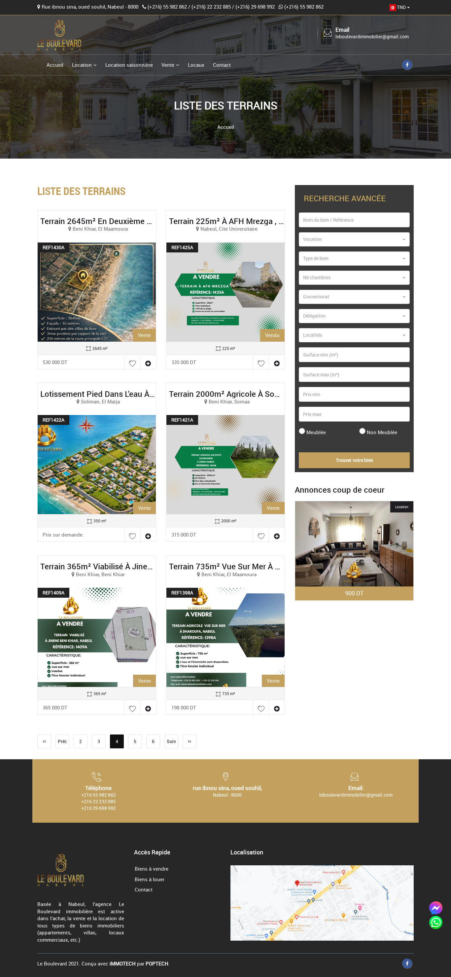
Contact (222, 64)
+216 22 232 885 (98, 801)
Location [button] (82, 64)
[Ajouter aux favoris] (132, 363)
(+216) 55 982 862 (167, 6)
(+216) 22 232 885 (211, 6)
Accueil (55, 64)
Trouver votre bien (354, 460)
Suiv (171, 741)
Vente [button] (167, 64)
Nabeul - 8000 (227, 795)
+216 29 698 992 (98, 808)
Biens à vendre (151, 868)
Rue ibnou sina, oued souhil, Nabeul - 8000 (90, 6)
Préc (62, 741)
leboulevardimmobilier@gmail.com (372, 36)
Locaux (196, 64)
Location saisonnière (129, 64)
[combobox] (399, 7)
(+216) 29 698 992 (255, 6)
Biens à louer (149, 879)
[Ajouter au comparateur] (148, 363)
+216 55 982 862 (98, 795)
